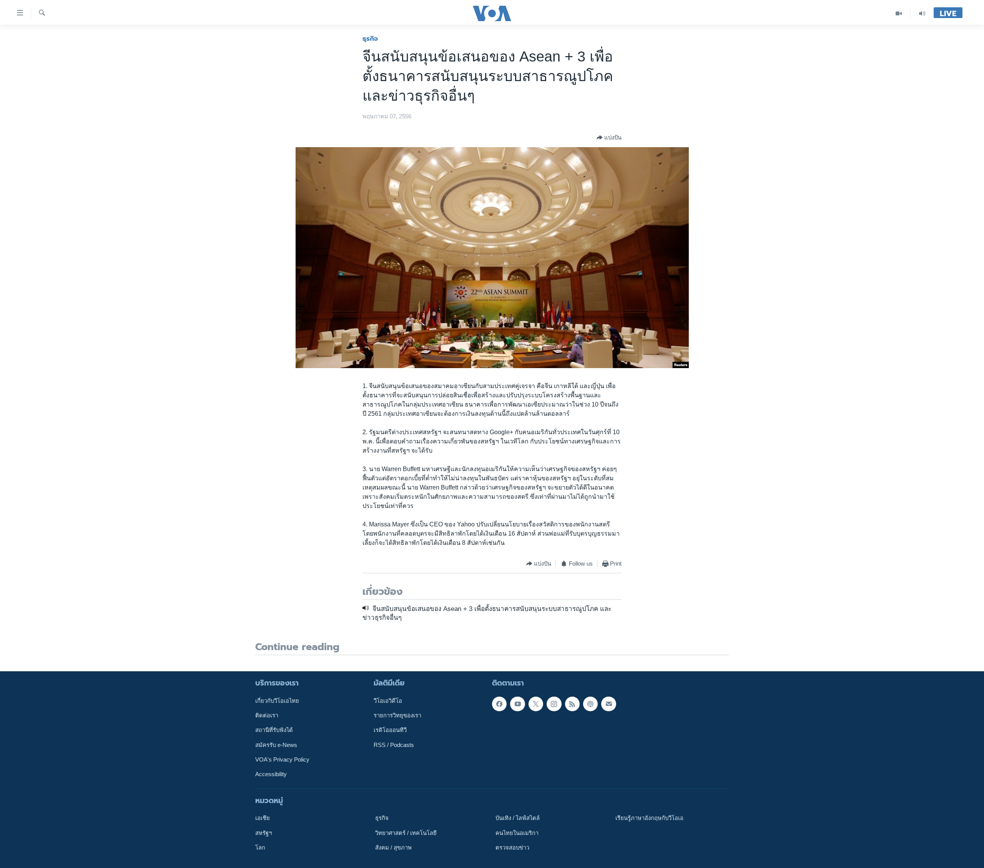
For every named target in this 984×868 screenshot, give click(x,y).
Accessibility (271, 774)
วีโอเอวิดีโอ (388, 700)
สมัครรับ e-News (276, 745)
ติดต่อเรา (266, 715)
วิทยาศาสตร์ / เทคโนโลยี (406, 833)
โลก (260, 848)
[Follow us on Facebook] (499, 703)
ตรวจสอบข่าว (512, 848)
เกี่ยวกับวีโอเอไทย (277, 700)
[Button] (609, 138)
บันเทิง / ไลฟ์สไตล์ (517, 818)
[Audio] (922, 13)
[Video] (899, 13)
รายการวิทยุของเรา (397, 715)
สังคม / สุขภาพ (393, 848)
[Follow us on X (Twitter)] (536, 703)
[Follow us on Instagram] (554, 703)
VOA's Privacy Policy (282, 760)
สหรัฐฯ (263, 833)
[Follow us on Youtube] (517, 703)
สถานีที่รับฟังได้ (274, 730)
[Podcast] (590, 703)
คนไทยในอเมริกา (517, 833)
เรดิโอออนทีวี (390, 730)
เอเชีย (262, 818)
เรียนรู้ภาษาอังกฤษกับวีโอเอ (649, 818)
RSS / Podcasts (394, 745)
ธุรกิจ (370, 38)
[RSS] (572, 703)
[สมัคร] (608, 703)
